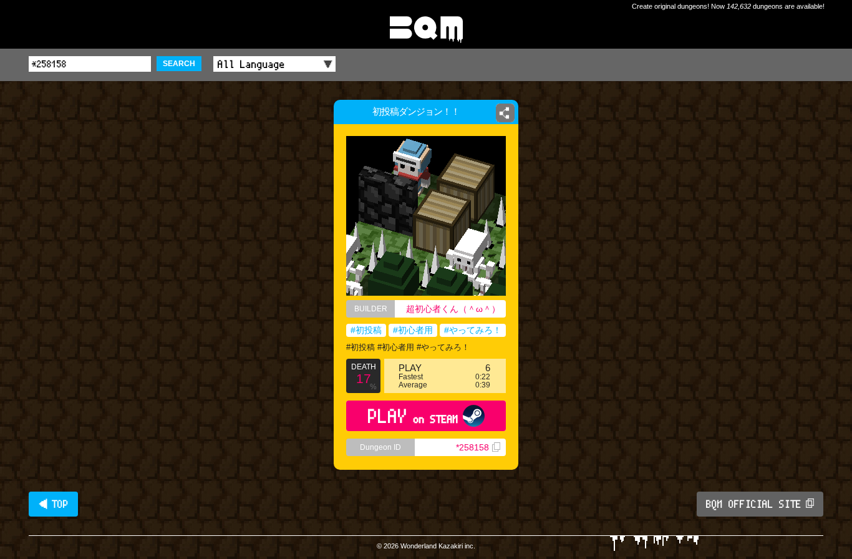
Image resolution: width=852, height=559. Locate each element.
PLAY (413, 416)
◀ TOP (53, 504)
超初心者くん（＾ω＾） (453, 309)
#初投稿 (366, 330)
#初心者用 (413, 330)
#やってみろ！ (472, 330)
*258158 (472, 447)
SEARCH (179, 63)
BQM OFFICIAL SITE (753, 504)
